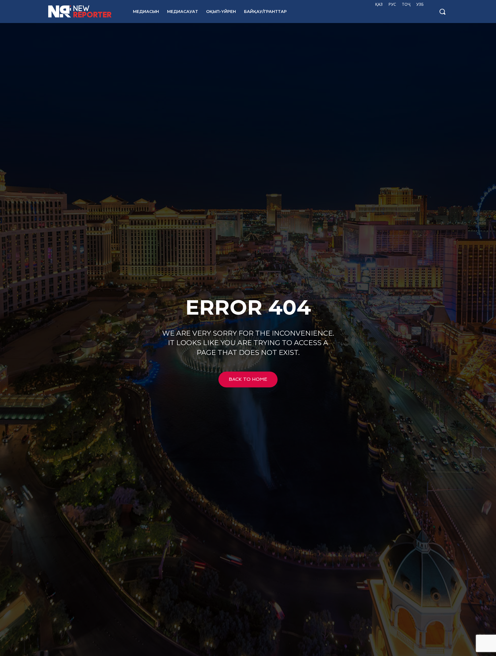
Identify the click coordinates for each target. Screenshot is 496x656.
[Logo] (84, 11)
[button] (442, 11)
